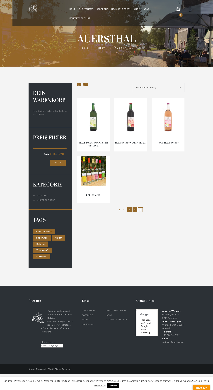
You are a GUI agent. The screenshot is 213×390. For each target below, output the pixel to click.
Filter (58, 163)
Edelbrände (93, 195)
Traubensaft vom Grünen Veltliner (93, 144)
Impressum (88, 324)
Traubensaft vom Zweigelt (130, 142)
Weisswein (41, 256)
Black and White (44, 231)
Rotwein (40, 244)
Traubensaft (42, 250)
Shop (137, 9)
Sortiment (102, 9)
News (146, 9)
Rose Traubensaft (168, 142)
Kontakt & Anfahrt (79, 18)
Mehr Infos (100, 385)
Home (72, 9)
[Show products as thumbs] (79, 84)
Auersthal (42, 195)
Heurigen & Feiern (121, 9)
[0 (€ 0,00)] (183, 17)
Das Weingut (86, 9)
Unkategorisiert (46, 200)
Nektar (58, 237)
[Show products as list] (85, 84)
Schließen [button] (113, 385)
